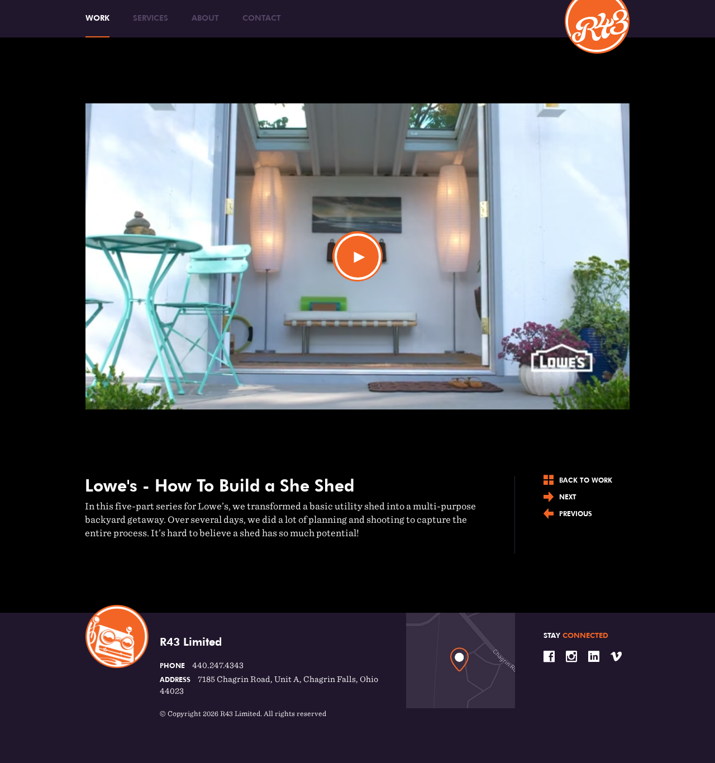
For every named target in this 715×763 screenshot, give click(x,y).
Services (150, 18)
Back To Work (585, 480)
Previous (575, 513)
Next (567, 497)
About (205, 18)
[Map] (460, 660)
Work (97, 18)
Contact (261, 18)
